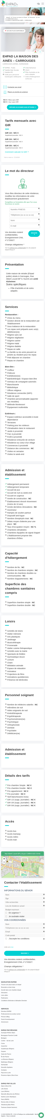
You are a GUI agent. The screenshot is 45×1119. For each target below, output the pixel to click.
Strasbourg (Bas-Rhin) (7, 1104)
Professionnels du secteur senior (11, 1014)
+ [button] (4, 858)
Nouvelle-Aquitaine (7, 1067)
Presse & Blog (5, 1016)
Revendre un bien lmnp (8, 987)
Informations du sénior (18, 890)
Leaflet (24, 877)
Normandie (4, 1064)
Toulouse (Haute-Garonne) (9, 1107)
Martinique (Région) (7, 1062)
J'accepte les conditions (19, 939)
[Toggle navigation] (43, 4)
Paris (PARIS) (5, 1099)
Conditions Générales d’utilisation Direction (14, 1000)
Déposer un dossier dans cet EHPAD (22, 107)
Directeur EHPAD (6, 1011)
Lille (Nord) (4, 1089)
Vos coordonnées (15, 920)
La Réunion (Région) (7, 1059)
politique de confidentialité (18, 248)
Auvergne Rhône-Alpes (8, 1032)
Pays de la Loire (6, 1072)
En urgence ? (14, 913)
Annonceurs (4, 1022)
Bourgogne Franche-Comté (9, 1035)
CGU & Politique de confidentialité (23, 1114)
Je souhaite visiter (16, 916)
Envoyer (34, 233)
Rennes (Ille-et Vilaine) (8, 1102)
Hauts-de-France (6, 1054)
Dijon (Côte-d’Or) (6, 1086)
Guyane (3, 1051)
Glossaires (4, 992)
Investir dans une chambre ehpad (11, 990)
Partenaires (4, 998)
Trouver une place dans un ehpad (11, 984)
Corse (3, 1043)
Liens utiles (4, 995)
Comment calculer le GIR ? (17, 152)
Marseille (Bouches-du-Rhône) (10, 1094)
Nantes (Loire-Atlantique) (8, 1097)
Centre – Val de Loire (7, 1040)
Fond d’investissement (7, 1019)
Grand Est (4, 1046)
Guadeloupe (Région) (7, 1048)
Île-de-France (5, 1056)
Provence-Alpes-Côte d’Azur (9, 1075)
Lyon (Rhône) (5, 1091)
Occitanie (4, 1070)
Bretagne (4, 1038)
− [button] (4, 862)
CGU (11, 947)
